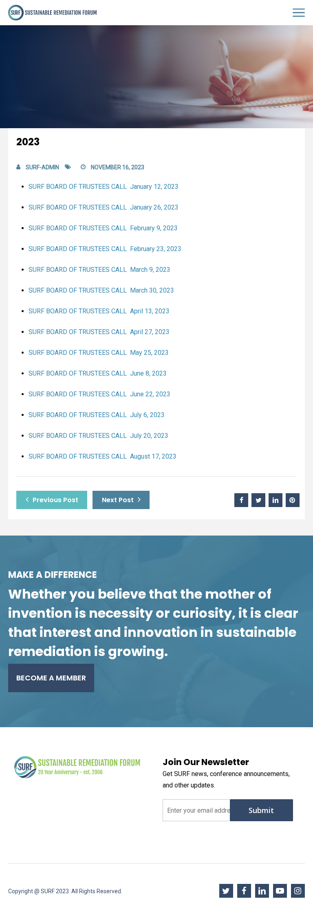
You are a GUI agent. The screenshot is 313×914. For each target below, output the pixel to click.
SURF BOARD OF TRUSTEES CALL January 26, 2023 (104, 207)
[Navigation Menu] (299, 13)
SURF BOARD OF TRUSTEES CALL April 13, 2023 (99, 311)
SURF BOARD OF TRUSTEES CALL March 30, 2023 (101, 290)
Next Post (118, 500)
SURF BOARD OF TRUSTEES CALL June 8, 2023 (98, 373)
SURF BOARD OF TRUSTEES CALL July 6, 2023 (97, 415)
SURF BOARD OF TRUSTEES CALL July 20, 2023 (98, 436)
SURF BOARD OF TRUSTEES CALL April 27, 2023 (99, 332)
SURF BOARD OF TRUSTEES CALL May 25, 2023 (99, 352)
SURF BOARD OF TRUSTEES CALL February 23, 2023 (105, 249)
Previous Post (55, 500)
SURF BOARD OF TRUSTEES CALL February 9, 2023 (103, 228)
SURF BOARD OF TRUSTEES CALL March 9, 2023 (99, 269)
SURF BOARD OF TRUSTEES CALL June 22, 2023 (99, 394)
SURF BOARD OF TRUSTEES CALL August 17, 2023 (102, 456)
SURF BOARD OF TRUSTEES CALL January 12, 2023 (104, 186)
